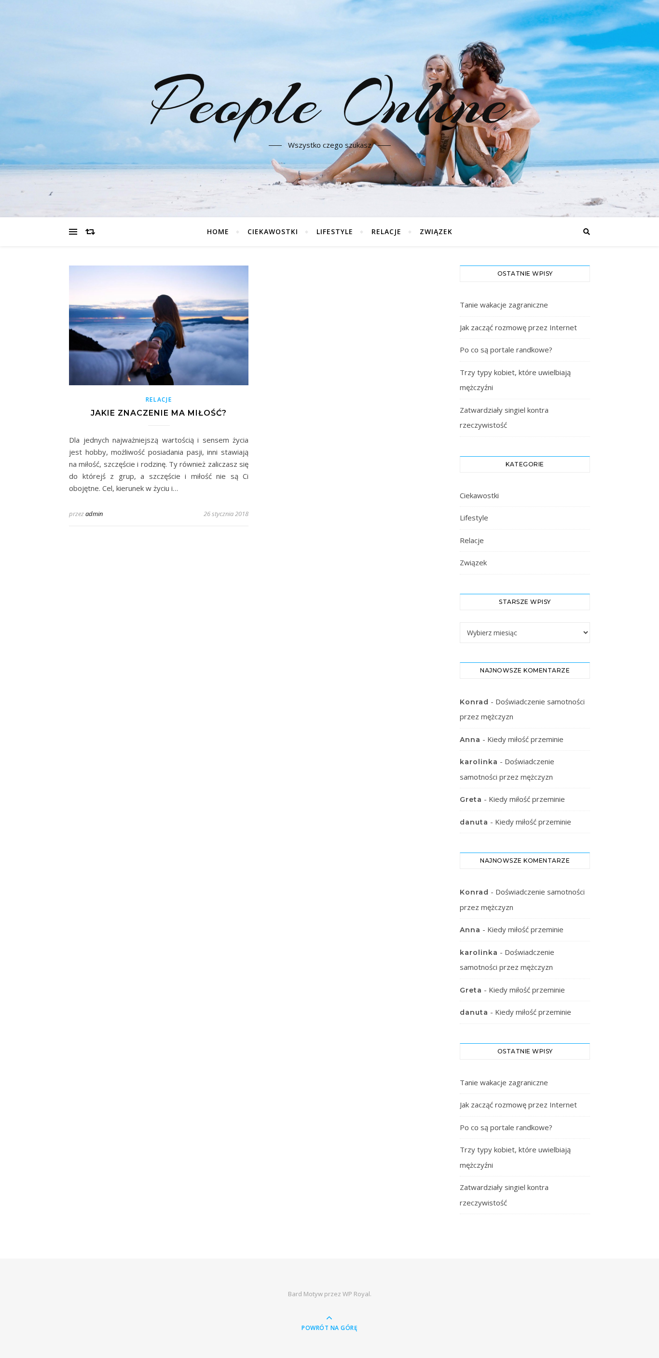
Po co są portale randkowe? (506, 349)
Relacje (386, 231)
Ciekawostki (272, 231)
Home (218, 231)
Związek (436, 231)
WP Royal (356, 1293)
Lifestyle (334, 231)
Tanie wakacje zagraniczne (504, 304)
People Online (329, 103)
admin (94, 513)
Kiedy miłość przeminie (525, 739)
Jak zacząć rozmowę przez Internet (518, 327)
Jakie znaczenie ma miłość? (159, 413)
